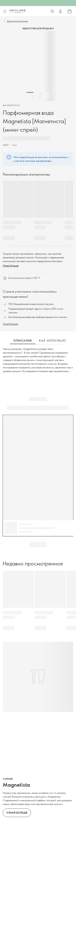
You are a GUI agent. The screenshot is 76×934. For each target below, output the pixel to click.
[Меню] (5, 11)
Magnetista (11, 105)
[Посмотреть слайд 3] (45, 95)
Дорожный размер (17, 21)
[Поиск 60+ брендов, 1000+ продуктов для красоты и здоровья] (52, 11)
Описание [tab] (22, 340)
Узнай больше (10, 324)
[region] (38, 66)
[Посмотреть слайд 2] (38, 95)
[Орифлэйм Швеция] (17, 11)
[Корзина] (69, 11)
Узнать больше (11, 265)
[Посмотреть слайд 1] (30, 95)
